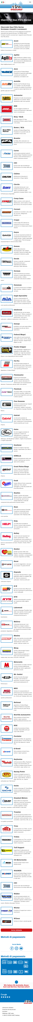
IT (3, 2)
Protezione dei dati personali (9, 1009)
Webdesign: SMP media (8, 1013)
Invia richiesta (16, 930)
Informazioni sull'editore (7, 1007)
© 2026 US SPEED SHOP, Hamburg (10, 1015)
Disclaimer (4, 1011)
